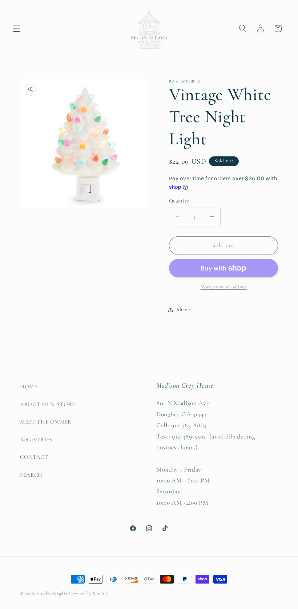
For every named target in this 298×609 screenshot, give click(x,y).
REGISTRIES (36, 439)
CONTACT (34, 457)
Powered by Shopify (88, 593)
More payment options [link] (224, 287)
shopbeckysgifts (52, 593)
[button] (16, 28)
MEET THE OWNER (45, 421)
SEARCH (31, 475)
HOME (28, 386)
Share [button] (183, 309)
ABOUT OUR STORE (47, 404)
